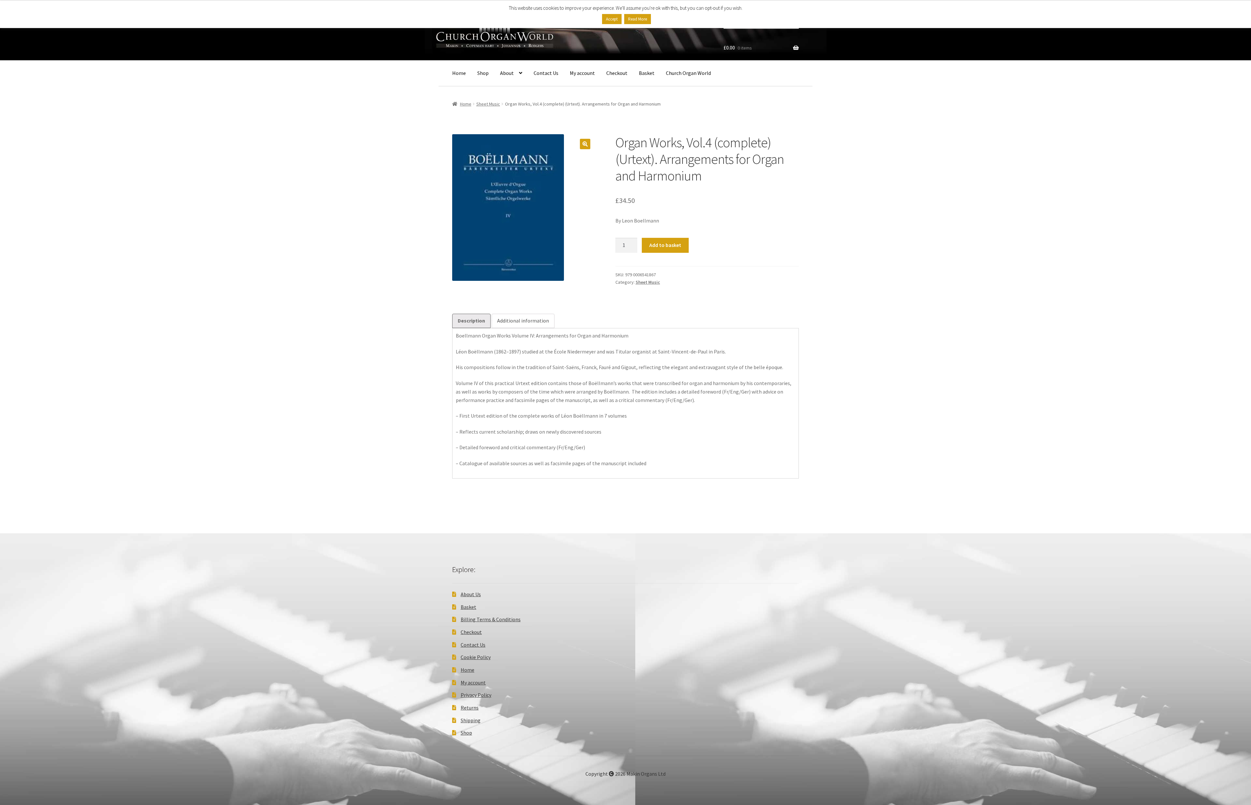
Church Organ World (688, 73)
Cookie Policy (476, 657)
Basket (646, 73)
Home (459, 73)
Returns (470, 707)
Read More (637, 19)
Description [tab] (471, 320)
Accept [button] (612, 19)
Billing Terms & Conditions (491, 619)
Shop (483, 73)
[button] (585, 144)
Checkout (616, 73)
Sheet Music (488, 104)
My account (582, 73)
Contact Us (546, 73)
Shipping (471, 720)
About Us (471, 594)
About (507, 73)
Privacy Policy (476, 695)
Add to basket (665, 245)
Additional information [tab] (523, 320)
